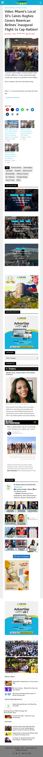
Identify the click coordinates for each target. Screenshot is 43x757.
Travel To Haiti (10, 180)
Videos (25, 8)
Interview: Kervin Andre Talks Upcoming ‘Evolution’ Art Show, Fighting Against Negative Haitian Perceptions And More (24, 728)
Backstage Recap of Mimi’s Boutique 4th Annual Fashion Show (15, 711)
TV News (19, 8)
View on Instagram (22, 556)
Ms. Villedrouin (10, 177)
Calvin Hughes (28, 167)
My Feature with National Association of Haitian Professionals (24, 694)
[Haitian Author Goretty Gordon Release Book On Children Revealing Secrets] (8, 734)
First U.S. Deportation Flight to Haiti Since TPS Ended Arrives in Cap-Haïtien (21, 254)
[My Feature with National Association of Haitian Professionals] (8, 694)
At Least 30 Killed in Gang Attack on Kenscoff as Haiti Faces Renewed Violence (21, 227)
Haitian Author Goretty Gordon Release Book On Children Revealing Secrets (25, 734)
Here (10, 91)
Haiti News (12, 8)
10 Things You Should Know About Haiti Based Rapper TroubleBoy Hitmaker (24, 739)
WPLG (18, 180)
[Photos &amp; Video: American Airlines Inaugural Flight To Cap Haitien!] (27, 124)
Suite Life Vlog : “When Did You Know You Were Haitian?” (25, 689)
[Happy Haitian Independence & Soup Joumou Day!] (8, 683)
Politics (28, 221)
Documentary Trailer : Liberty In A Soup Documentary (23, 716)
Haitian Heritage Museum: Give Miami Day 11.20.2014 (24, 705)
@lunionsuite (18, 487)
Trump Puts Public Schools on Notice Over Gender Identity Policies (21, 200)
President (29, 195)
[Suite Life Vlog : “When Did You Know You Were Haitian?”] (8, 689)
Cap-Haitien (9, 170)
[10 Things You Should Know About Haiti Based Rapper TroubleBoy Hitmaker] (8, 740)
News (22, 195)
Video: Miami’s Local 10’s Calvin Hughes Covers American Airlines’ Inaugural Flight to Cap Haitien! (11, 133)
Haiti (6, 8)
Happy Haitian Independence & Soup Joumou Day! (25, 682)
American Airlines (16, 167)
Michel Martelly (10, 174)
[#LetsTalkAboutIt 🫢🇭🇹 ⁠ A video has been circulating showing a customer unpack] (10, 506)
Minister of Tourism (22, 174)
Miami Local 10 (27, 170)
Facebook (18, 170)
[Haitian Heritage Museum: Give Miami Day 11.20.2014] (8, 706)
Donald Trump (14, 195)
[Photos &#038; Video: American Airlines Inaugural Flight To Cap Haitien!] (12, 147)
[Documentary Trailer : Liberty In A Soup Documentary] (8, 716)
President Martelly (22, 177)
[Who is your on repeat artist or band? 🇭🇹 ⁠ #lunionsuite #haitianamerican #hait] (32, 519)
